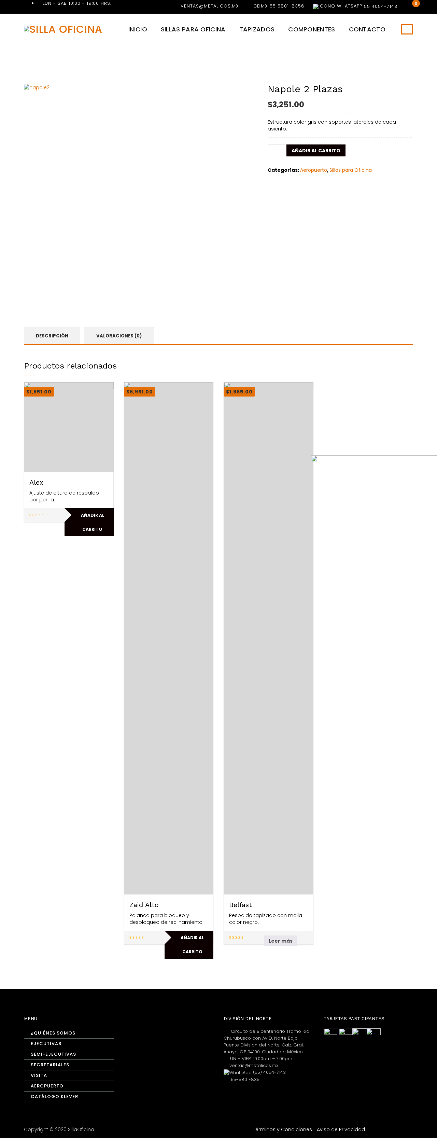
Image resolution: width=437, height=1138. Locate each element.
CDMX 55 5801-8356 (279, 6)
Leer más (281, 941)
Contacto (367, 29)
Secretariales (50, 1064)
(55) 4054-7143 (269, 1072)
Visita (39, 1075)
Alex (36, 482)
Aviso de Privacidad (341, 1129)
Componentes (311, 29)
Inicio (137, 29)
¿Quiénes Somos (53, 1033)
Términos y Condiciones (282, 1129)
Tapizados (257, 29)
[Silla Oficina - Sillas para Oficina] (63, 29)
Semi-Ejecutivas (53, 1054)
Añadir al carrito (316, 150)
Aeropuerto (313, 170)
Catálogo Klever (54, 1096)
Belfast (240, 905)
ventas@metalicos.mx (210, 6)
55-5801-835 (244, 1079)
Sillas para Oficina (193, 29)
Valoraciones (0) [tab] (119, 336)
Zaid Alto (144, 905)
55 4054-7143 (379, 6)
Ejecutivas (46, 1043)
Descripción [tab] (52, 336)
